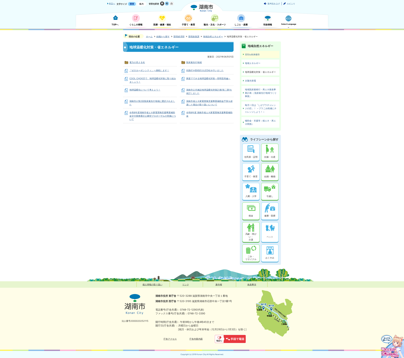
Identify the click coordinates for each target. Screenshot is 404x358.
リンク (185, 284)
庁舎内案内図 (196, 339)
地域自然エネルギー (213, 36)
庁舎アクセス (170, 339)
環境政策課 (193, 36)
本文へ (112, 3)
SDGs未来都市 (252, 54)
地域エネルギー (252, 63)
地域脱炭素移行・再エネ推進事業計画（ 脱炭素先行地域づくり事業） (260, 93)
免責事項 (251, 284)
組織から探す (163, 36)
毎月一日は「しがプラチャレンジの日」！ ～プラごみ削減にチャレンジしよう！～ (260, 108)
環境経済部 (178, 36)
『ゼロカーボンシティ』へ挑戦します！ (149, 70)
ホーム (149, 36)
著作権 (218, 284)
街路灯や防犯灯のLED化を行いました (205, 70)
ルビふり (291, 3)
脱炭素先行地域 (194, 62)
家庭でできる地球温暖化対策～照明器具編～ (208, 78)
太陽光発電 (250, 80)
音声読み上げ (273, 3)
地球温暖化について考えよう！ (144, 89)
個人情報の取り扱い (152, 284)
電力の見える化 (137, 62)
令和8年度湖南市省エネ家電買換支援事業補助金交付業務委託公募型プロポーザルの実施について (152, 116)
